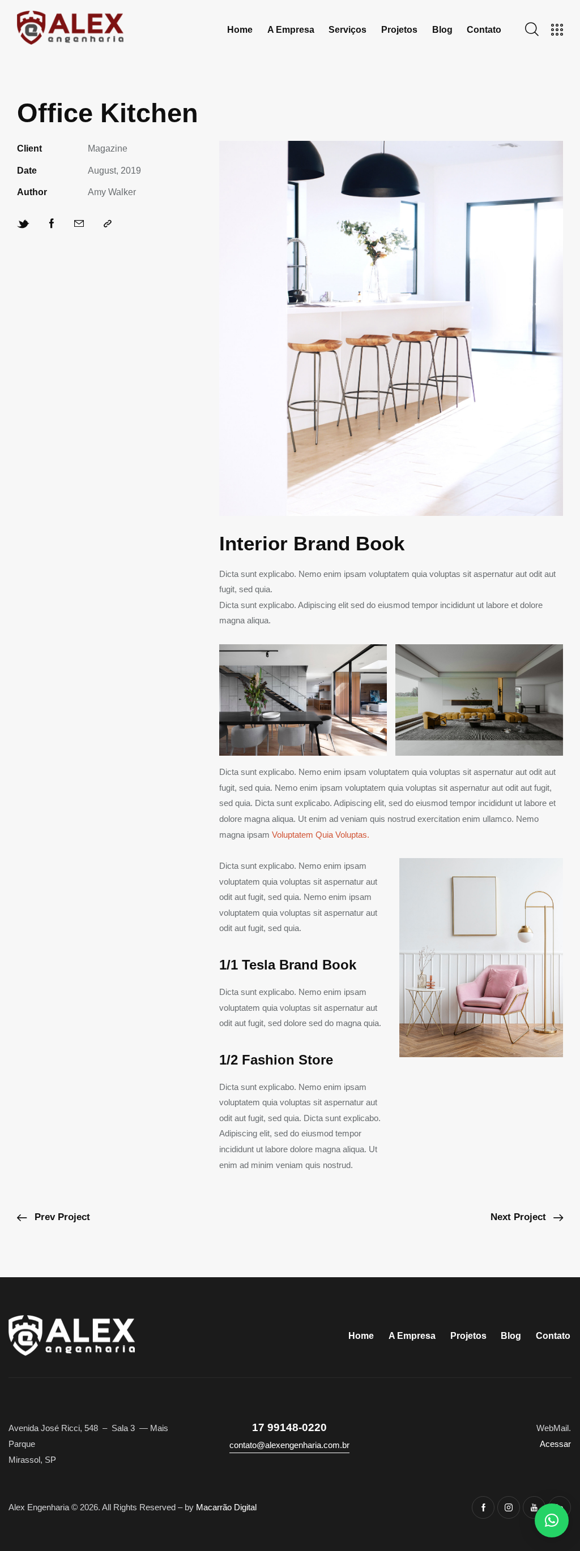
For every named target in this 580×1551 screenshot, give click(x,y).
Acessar (555, 1444)
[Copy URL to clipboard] (108, 224)
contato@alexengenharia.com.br (289, 1445)
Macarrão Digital (226, 1507)
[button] (552, 1520)
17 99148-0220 (289, 1427)
